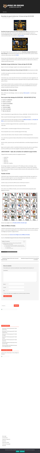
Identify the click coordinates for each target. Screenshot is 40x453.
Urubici (17, 55)
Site (4, 290)
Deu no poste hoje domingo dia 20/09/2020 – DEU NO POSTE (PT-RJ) (15, 245)
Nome (4, 284)
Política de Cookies (5, 442)
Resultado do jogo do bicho (12, 251)
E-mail (4, 287)
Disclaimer (4, 440)
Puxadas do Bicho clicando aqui (20, 222)
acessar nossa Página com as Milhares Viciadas (20, 234)
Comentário (5, 270)
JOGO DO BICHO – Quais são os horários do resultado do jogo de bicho (15, 246)
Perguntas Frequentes (6, 439)
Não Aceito (22, 451)
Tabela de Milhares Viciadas (10, 248)
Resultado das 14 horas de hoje (8, 244)
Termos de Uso (5, 437)
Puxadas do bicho (9, 247)
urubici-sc (13, 17)
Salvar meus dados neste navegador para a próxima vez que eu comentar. (17, 293)
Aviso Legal (4, 436)
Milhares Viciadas (27, 119)
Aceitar (17, 451)
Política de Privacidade (6, 444)
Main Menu (5, 11)
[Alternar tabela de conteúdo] (23, 241)
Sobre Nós (4, 445)
